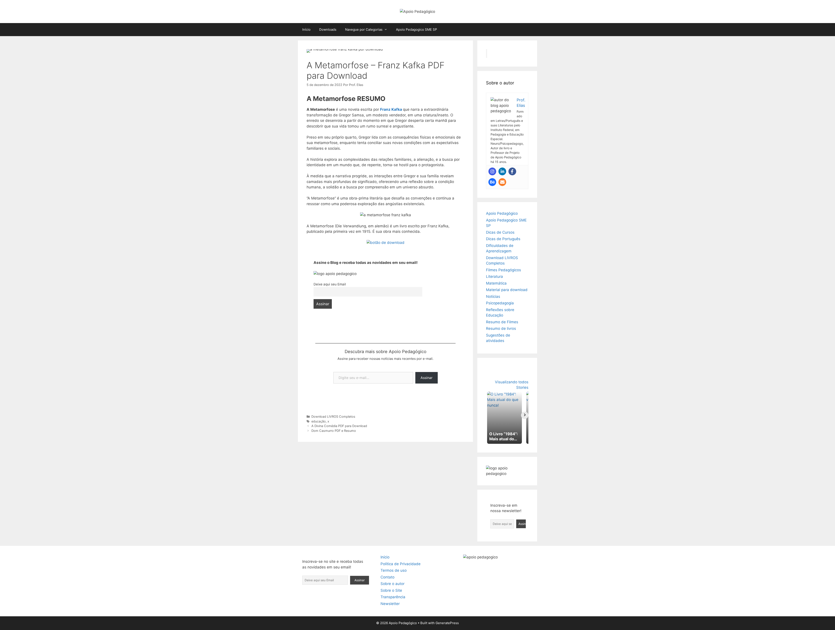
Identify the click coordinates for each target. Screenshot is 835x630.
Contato (387, 577)
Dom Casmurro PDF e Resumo (333, 430)
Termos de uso (394, 570)
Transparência (393, 597)
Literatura (494, 276)
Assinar (427, 377)
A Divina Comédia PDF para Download (339, 426)
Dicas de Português (503, 239)
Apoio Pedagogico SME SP (416, 29)
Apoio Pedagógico (502, 213)
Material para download (507, 290)
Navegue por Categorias (363, 29)
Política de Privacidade (401, 564)
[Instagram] (492, 171)
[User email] (502, 182)
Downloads (327, 29)
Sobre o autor (392, 583)
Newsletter (390, 604)
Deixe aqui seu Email (330, 284)
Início (306, 29)
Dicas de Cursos (500, 232)
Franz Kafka (391, 109)
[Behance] (492, 182)
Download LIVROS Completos (333, 416)
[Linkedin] (502, 171)
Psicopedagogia (500, 303)
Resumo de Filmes (502, 322)
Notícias (493, 296)
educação (318, 421)
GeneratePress (447, 623)
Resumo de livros (501, 328)
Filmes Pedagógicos (503, 270)
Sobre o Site (391, 590)
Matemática (496, 283)
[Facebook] (512, 171)
